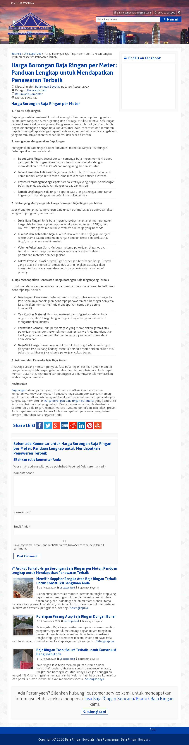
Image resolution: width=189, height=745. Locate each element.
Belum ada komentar (29, 94)
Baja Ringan (162, 698)
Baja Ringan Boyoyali (136, 739)
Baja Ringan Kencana (113, 698)
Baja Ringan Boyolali (79, 739)
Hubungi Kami (94, 712)
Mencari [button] (170, 19)
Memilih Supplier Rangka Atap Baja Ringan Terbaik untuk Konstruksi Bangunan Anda (76, 581)
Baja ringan (18, 390)
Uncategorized (32, 53)
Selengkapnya (79, 608)
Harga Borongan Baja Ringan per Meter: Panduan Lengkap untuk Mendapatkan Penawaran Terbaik (64, 73)
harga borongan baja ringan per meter (69, 400)
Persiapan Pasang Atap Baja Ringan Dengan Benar (76, 616)
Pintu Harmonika (22, 3)
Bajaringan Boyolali (47, 86)
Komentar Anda (23, 473)
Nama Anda (21, 512)
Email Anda (20, 526)
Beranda (16, 53)
